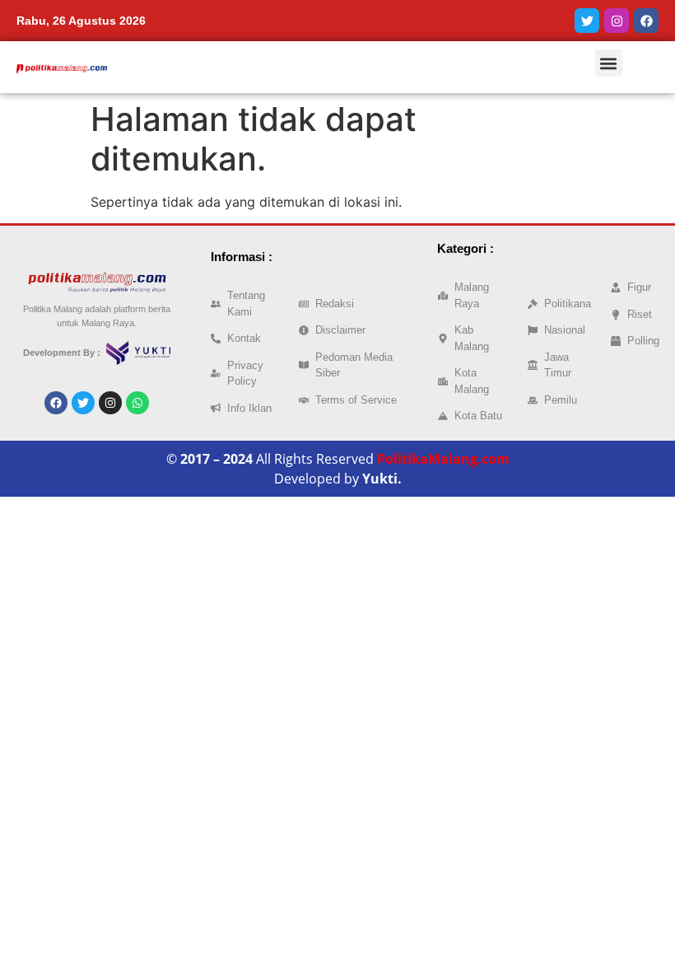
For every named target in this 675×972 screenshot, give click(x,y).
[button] (608, 63)
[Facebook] (646, 20)
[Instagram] (616, 20)
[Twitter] (587, 20)
